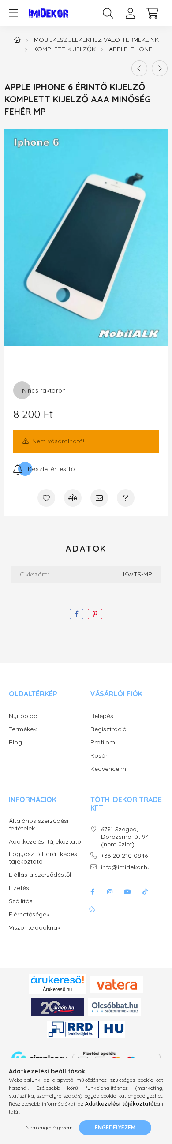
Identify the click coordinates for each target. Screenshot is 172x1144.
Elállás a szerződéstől (40, 875)
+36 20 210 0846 (124, 856)
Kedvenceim (108, 769)
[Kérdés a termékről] (126, 498)
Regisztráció (108, 729)
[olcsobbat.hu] (114, 1007)
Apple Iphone (130, 49)
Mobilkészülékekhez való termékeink (96, 40)
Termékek (23, 729)
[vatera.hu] (116, 983)
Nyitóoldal (24, 716)
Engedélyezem (115, 1127)
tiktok (145, 892)
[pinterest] (95, 614)
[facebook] (76, 614)
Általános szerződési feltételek (38, 824)
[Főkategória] (17, 40)
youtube (127, 892)
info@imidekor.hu (126, 867)
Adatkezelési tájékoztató (45, 841)
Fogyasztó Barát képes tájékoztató (43, 857)
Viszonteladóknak (34, 927)
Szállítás (21, 901)
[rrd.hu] (86, 1029)
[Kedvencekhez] (46, 498)
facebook (92, 892)
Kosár (99, 755)
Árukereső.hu (57, 989)
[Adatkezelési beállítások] (92, 909)
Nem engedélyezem (49, 1127)
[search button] (108, 13)
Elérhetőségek (29, 914)
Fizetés (19, 888)
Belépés (101, 716)
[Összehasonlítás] (73, 498)
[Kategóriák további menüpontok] (13, 13)
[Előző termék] (139, 68)
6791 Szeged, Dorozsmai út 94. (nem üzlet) (125, 837)
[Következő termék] (160, 68)
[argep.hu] (57, 1007)
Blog (15, 742)
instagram (110, 892)
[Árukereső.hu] (57, 979)
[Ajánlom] (99, 498)
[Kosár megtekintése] (152, 13)
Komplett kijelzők (64, 49)
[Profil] (130, 13)
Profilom (102, 742)
